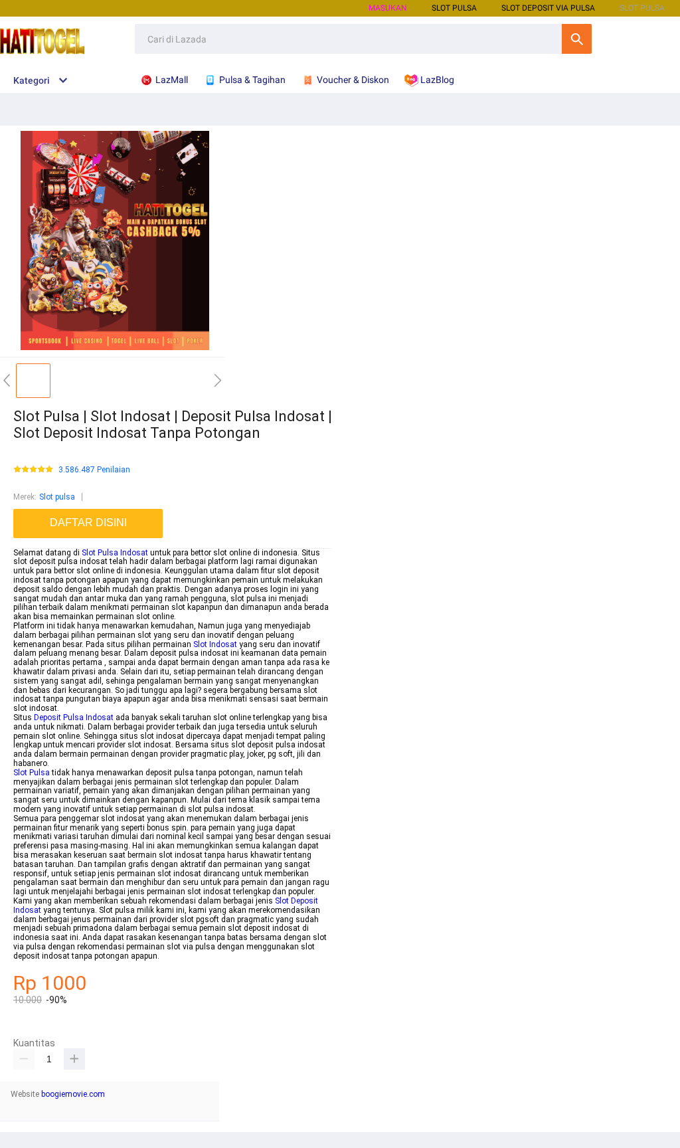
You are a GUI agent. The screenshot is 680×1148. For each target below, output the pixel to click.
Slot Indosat (215, 644)
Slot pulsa (57, 497)
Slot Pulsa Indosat (115, 552)
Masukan (388, 8)
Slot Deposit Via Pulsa (548, 8)
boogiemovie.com (73, 1094)
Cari (577, 39)
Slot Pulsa (31, 772)
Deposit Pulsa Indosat (74, 717)
